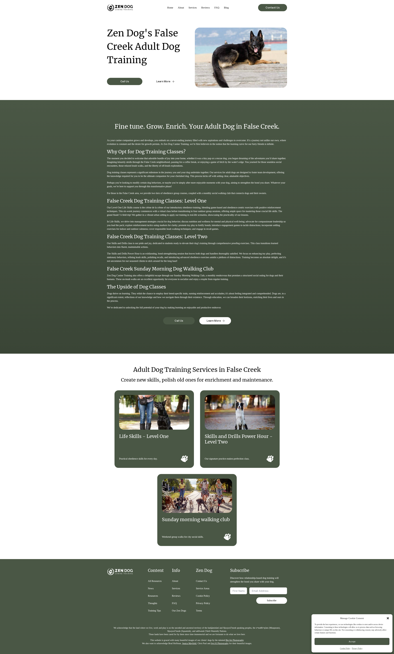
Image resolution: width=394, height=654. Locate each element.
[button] (387, 618)
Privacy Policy (357, 648)
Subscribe (271, 600)
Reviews (205, 7)
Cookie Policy (345, 648)
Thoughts (152, 603)
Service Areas (202, 588)
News (151, 588)
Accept (352, 641)
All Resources (155, 581)
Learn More (163, 81)
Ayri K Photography (220, 643)
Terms (199, 610)
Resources (153, 596)
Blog (226, 7)
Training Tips (154, 610)
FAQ (216, 7)
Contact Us (272, 7)
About (181, 7)
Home (170, 7)
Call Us (124, 81)
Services (193, 7)
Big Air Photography (235, 640)
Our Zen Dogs (179, 610)
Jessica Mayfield (189, 643)
